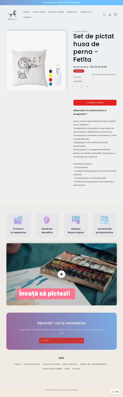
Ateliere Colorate (57, 390)
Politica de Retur (70, 364)
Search (18, 364)
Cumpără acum (95, 102)
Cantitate (77, 81)
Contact (76, 368)
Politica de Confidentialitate (93, 364)
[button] (104, 14)
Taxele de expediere (82, 74)
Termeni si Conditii (51, 364)
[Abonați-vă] (81, 341)
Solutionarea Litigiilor (52, 368)
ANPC (67, 368)
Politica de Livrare (32, 364)
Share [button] (79, 191)
